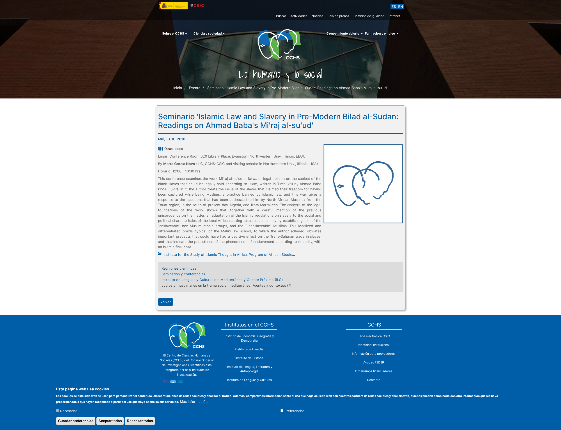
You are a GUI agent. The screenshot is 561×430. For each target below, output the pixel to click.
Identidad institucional (373, 345)
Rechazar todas (140, 421)
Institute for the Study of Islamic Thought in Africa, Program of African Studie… (229, 254)
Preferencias (294, 411)
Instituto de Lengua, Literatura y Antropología (249, 369)
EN (400, 6)
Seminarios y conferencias (183, 274)
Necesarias (68, 411)
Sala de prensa (338, 16)
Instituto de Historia (249, 358)
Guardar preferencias (75, 421)
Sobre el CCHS (173, 33)
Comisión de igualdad (368, 16)
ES (394, 6)
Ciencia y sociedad (208, 33)
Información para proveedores (373, 353)
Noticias (317, 16)
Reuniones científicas (179, 268)
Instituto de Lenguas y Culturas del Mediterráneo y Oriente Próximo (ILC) (222, 279)
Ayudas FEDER (373, 362)
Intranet (394, 16)
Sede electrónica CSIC (374, 336)
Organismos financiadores (373, 371)
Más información (194, 401)
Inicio (177, 88)
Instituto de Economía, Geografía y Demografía (249, 338)
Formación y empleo (380, 33)
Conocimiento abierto (343, 33)
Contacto (373, 380)
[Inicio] (280, 44)
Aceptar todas (110, 421)
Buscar (281, 16)
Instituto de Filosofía (249, 349)
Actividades (298, 16)
